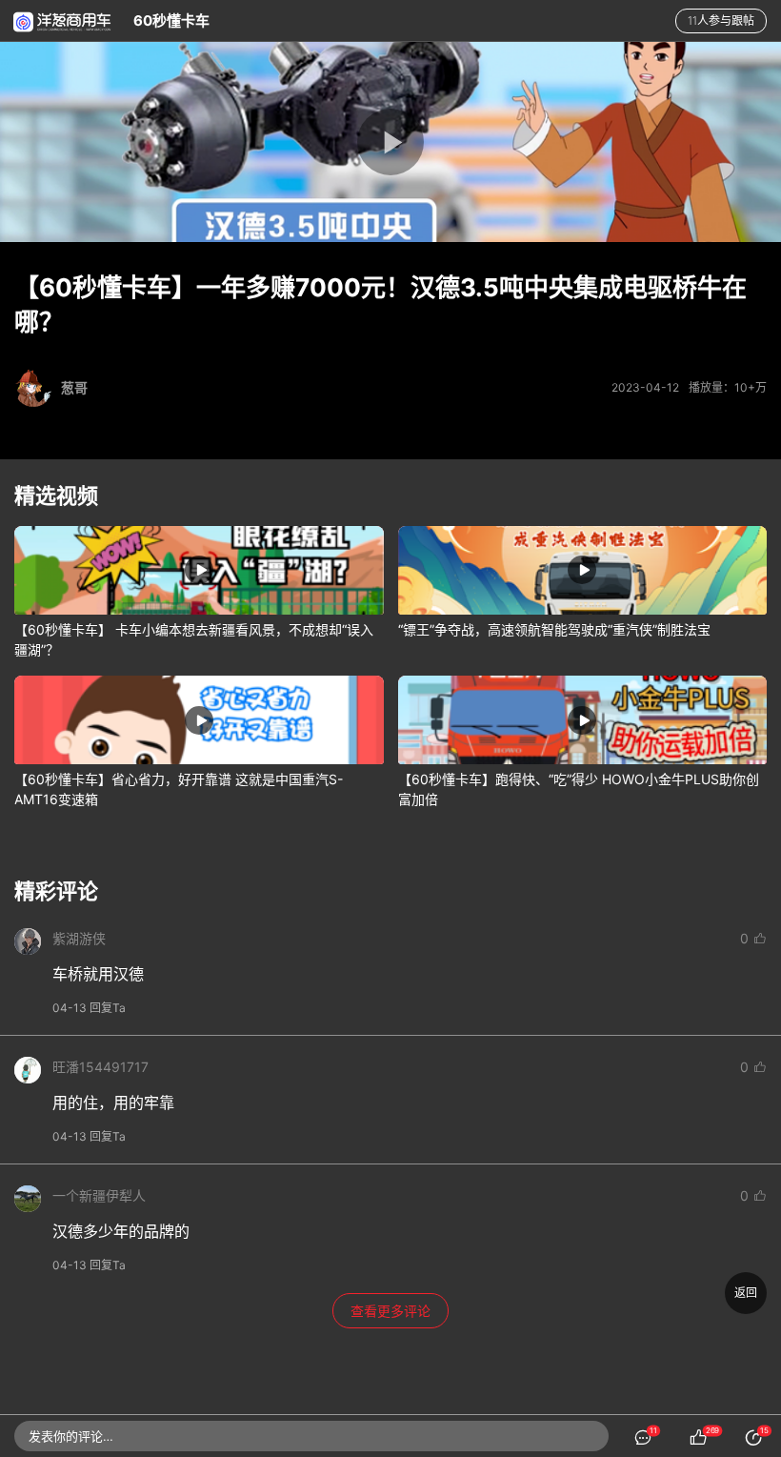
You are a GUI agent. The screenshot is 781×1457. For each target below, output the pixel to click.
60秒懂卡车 (171, 20)
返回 (745, 1292)
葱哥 (74, 387)
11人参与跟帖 (721, 20)
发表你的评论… (71, 1436)
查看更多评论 (390, 1311)
